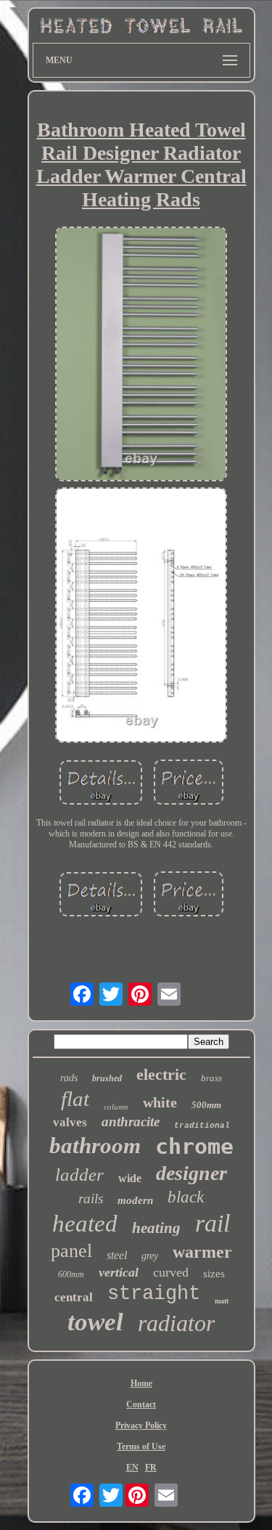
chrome (194, 1146)
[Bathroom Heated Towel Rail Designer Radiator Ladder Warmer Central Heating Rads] (141, 355)
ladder (79, 1174)
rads (69, 1078)
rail (212, 1223)
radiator (176, 1323)
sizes (214, 1273)
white (160, 1102)
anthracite (131, 1121)
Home (141, 1383)
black (186, 1197)
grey (149, 1255)
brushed (107, 1078)
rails (90, 1198)
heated (85, 1223)
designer (191, 1173)
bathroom (95, 1145)
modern (135, 1200)
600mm (71, 1274)
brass (211, 1078)
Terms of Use (141, 1446)
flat (75, 1098)
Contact (141, 1404)
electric (161, 1074)
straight (153, 1294)
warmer (202, 1251)
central (73, 1297)
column (116, 1106)
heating (156, 1228)
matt (221, 1301)
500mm (206, 1104)
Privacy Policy (141, 1425)
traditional (202, 1125)
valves (70, 1122)
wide (129, 1178)
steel (117, 1255)
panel (71, 1250)
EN (132, 1467)
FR (151, 1467)
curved (171, 1272)
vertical (119, 1272)
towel (95, 1322)
